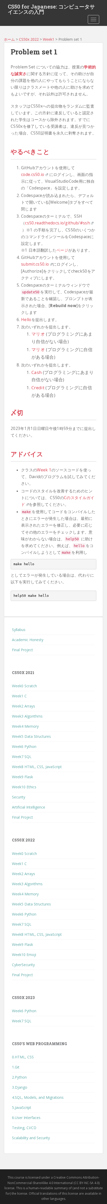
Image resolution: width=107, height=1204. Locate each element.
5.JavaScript (21, 1107)
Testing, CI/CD (24, 1127)
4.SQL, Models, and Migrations (38, 1097)
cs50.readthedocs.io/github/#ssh (57, 223)
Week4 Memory (25, 726)
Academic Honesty (27, 639)
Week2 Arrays (23, 706)
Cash (36, 372)
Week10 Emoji (24, 954)
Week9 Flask (22, 776)
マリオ (38, 334)
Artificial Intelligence (28, 807)
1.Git (15, 1067)
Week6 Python (24, 746)
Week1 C (19, 695)
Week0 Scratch (24, 685)
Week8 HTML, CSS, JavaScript (37, 766)
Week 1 (44, 470)
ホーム (9, 39)
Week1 (48, 39)
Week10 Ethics (24, 786)
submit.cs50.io (35, 264)
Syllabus (18, 629)
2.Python (19, 1077)
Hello (26, 319)
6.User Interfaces (26, 1117)
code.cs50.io (32, 174)
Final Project (22, 649)
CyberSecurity (23, 964)
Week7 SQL (21, 756)
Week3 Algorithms (27, 716)
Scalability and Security (31, 1137)
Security (18, 797)
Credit (37, 388)
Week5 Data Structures (31, 736)
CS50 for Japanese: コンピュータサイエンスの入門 (51, 8)
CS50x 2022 (29, 39)
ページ (62, 250)
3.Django (19, 1087)
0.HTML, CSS (23, 1056)
